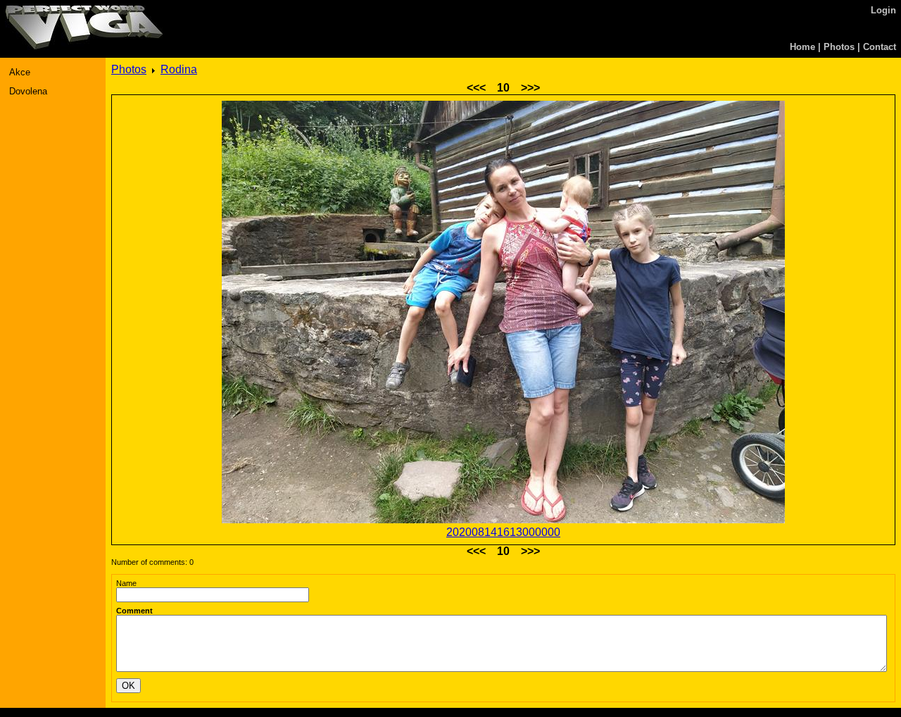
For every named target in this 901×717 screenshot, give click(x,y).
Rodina (178, 69)
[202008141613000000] (503, 313)
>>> (530, 88)
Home (802, 47)
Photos (839, 47)
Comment (134, 610)
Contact (879, 47)
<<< (476, 88)
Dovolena (28, 91)
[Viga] (84, 47)
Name (126, 583)
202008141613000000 (503, 532)
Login (883, 10)
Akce (19, 72)
